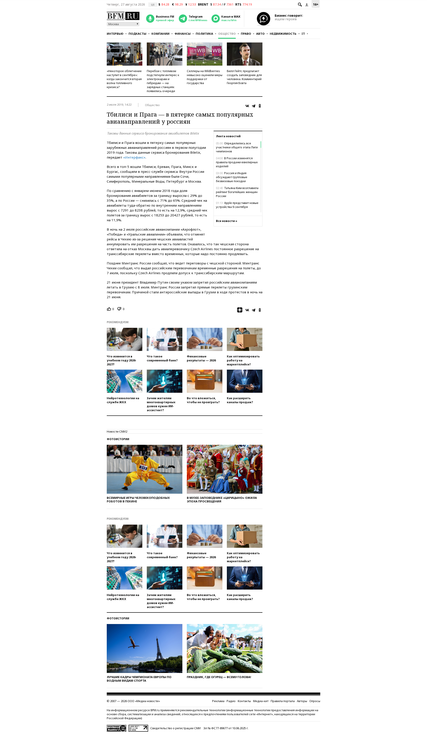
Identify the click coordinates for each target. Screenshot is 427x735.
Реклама (218, 701)
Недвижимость (283, 34)
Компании (160, 34)
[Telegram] (253, 106)
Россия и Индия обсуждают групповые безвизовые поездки (231, 177)
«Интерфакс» (133, 157)
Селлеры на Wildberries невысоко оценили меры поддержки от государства (204, 77)
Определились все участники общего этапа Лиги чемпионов (237, 147)
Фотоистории (118, 439)
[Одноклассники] (259, 106)
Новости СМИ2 (117, 431)
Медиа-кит (260, 701)
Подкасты (137, 34)
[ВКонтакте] (247, 106)
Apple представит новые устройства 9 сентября (237, 205)
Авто (260, 34)
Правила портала (283, 701)
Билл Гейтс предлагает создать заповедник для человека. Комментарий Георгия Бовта (244, 77)
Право (246, 34)
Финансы (183, 34)
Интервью (115, 34)
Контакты (244, 701)
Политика (204, 34)
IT (303, 34)
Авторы (302, 701)
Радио (231, 701)
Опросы (314, 701)
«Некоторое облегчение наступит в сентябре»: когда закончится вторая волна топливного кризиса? (124, 79)
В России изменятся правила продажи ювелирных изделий (237, 162)
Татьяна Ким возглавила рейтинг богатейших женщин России (237, 192)
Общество (227, 34)
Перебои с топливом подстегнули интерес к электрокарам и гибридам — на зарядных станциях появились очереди (163, 81)
